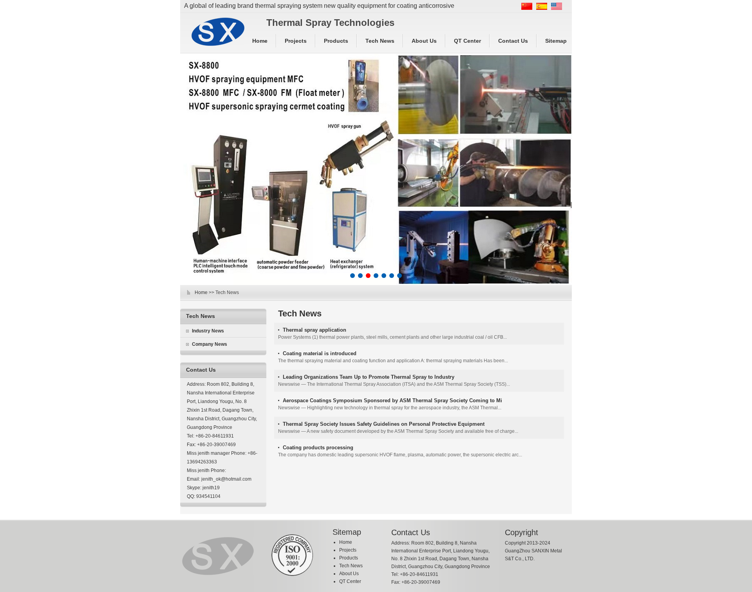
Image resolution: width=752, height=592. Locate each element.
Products (336, 41)
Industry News (208, 331)
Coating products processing (318, 447)
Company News (209, 344)
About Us (424, 41)
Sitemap (556, 41)
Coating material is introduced (319, 353)
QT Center (467, 41)
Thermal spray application (314, 330)
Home (260, 41)
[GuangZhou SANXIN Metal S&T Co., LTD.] (218, 32)
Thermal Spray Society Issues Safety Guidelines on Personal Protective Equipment (383, 424)
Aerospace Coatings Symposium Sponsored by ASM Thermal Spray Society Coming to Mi (392, 400)
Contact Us (513, 41)
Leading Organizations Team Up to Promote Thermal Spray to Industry (368, 377)
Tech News (379, 41)
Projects (296, 41)
